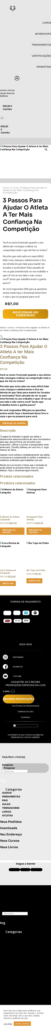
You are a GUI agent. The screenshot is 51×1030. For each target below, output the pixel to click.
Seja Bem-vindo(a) (13, 757)
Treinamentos (41, 44)
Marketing (44, 66)
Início (6, 187)
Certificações (41, 55)
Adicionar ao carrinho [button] (8, 531)
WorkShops (43, 33)
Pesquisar (7, 764)
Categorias (14, 789)
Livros (14, 187)
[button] (46, 149)
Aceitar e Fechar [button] (22, 1023)
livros (46, 22)
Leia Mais (8, 1023)
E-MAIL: (7, 691)
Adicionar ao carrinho (25, 314)
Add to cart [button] (8, 583)
